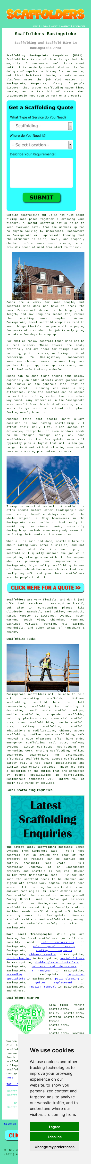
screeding (14, 974)
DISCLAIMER (79, 26)
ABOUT (54, 26)
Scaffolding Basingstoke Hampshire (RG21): (46, 55)
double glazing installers (57, 962)
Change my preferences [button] (54, 1147)
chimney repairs (42, 954)
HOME (35, 26)
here (10, 1077)
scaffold (52, 392)
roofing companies (54, 950)
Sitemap (10, 1123)
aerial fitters (72, 958)
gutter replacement (54, 982)
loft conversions (57, 942)
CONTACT (65, 26)
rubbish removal (42, 986)
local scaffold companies (49, 322)
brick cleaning (19, 958)
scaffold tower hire (56, 341)
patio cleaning (67, 978)
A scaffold (69, 506)
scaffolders (36, 694)
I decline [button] (55, 1137)
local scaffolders (70, 573)
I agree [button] (54, 1127)
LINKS (44, 26)
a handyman (41, 970)
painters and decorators (54, 966)
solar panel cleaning (54, 946)
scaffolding (30, 215)
